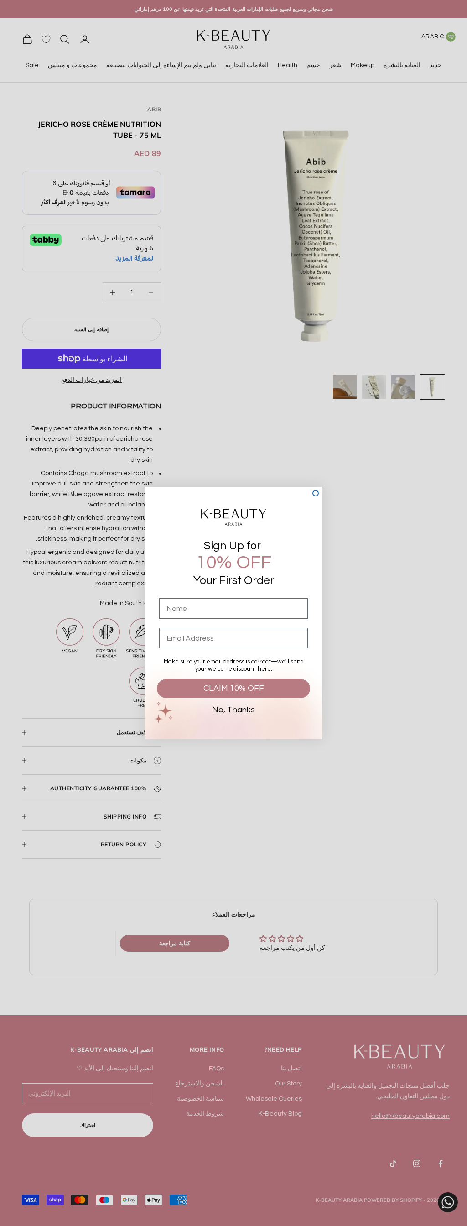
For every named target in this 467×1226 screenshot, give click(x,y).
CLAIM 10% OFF (233, 688)
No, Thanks (233, 709)
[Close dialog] (315, 493)
